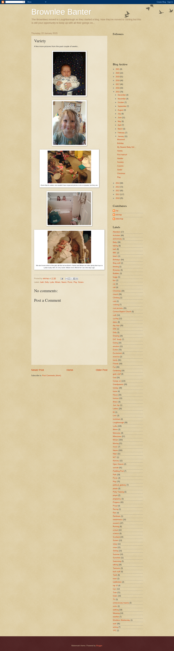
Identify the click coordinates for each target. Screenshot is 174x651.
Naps (115, 454)
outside (116, 468)
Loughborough (118, 423)
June (120, 118)
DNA (114, 329)
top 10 (115, 585)
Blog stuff (116, 263)
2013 (118, 187)
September (122, 106)
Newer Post (37, 370)
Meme (115, 429)
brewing (116, 267)
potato (115, 488)
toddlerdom (117, 582)
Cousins (120, 166)
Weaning (116, 613)
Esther (115, 350)
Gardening (117, 371)
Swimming (117, 561)
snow (115, 547)
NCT (114, 457)
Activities (116, 235)
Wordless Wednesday (121, 620)
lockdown (116, 419)
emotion (116, 346)
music (115, 447)
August (121, 110)
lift (114, 412)
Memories (117, 433)
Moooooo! (121, 139)
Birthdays (116, 260)
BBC (114, 253)
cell (114, 287)
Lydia (52, 282)
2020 (118, 73)
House (115, 395)
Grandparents (118, 384)
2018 (118, 80)
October (121, 102)
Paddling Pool (118, 471)
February (121, 133)
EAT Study (117, 339)
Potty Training (118, 492)
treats (115, 596)
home (115, 391)
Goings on (117, 381)
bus (114, 280)
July (120, 114)
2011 (118, 194)
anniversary (117, 239)
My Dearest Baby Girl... (126, 147)
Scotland (116, 537)
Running (116, 526)
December (122, 95)
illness (115, 402)
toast (115, 579)
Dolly (47, 282)
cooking (116, 305)
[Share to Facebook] (74, 278)
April (120, 125)
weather (116, 617)
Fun (114, 367)
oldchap (119, 215)
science (116, 533)
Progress (116, 502)
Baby (115, 242)
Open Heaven (118, 464)
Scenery (120, 162)
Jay (117, 211)
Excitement (117, 353)
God (114, 378)
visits (115, 606)
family (115, 360)
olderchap (119, 219)
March (120, 129)
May (120, 121)
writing (115, 627)
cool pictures (118, 308)
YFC (114, 630)
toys (114, 589)
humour (116, 398)
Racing (115, 509)
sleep (115, 544)
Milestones (117, 436)
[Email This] (66, 278)
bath (42, 282)
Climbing (116, 298)
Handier (120, 158)
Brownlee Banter (61, 11)
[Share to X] (71, 278)
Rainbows (116, 516)
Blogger (99, 646)
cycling (115, 319)
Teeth (115, 575)
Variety (120, 151)
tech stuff (116, 572)
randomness (117, 520)
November (122, 99)
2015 (118, 92)
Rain (114, 513)
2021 (118, 69)
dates (115, 322)
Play (75, 282)
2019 (118, 77)
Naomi (63, 282)
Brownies (116, 270)
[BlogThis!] (69, 278)
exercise (116, 357)
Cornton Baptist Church (122, 312)
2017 (118, 84)
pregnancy (117, 499)
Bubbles (116, 273)
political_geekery (119, 485)
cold (114, 301)
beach (115, 256)
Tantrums (116, 568)
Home (70, 370)
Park (114, 475)
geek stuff (117, 374)
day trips (116, 325)
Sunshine (116, 558)
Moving (116, 443)
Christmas (121, 173)
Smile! (119, 170)
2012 (118, 191)
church (115, 294)
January (121, 136)
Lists (115, 416)
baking (115, 246)
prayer (115, 495)
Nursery (116, 461)
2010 (118, 198)
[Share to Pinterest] (77, 278)
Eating (115, 343)
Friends (116, 364)
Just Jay (116, 405)
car (114, 284)
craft (114, 315)
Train (115, 592)
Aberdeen (116, 232)
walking (116, 610)
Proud (115, 506)
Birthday (120, 143)
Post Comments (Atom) (51, 375)
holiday (115, 388)
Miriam (57, 282)
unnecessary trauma (121, 603)
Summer (116, 554)
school (115, 530)
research (116, 523)
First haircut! (122, 155)
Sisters (81, 282)
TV (114, 599)
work (114, 624)
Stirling (115, 551)
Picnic (70, 282)
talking (115, 565)
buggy (115, 277)
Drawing (116, 336)
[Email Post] (62, 278)
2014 (118, 183)
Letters (115, 409)
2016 (118, 88)
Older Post (101, 370)
